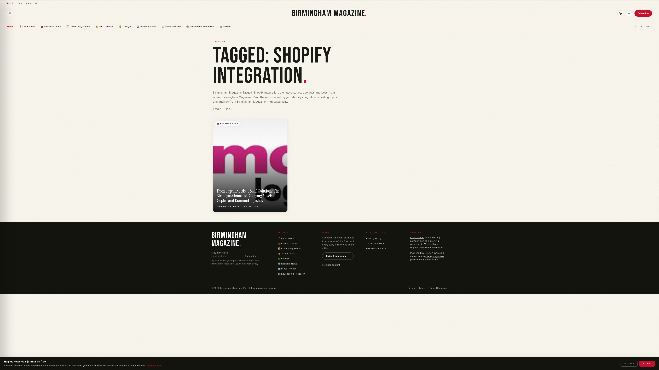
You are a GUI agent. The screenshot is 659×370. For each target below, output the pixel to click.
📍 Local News (27, 26)
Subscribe (643, 13)
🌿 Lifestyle (124, 26)
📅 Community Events (78, 26)
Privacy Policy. (154, 365)
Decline (629, 363)
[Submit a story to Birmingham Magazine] (629, 13)
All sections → (643, 26)
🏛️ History (224, 26)
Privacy (411, 288)
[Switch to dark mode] (620, 13)
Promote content (331, 264)
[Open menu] (10, 13)
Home (10, 26)
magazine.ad (417, 237)
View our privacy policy (246, 263)
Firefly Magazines (434, 256)
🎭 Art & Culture (104, 26)
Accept (647, 363)
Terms (422, 288)
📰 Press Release (171, 26)
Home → (229, 109)
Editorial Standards (376, 248)
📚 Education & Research (200, 26)
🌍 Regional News (146, 26)
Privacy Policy (373, 238)
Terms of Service (375, 243)
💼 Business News (51, 26)
